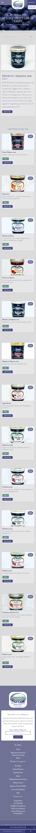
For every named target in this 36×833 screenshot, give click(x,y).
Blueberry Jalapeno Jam (25, 32)
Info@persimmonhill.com (18, 806)
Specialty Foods (18, 772)
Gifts (18, 793)
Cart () (32, 2)
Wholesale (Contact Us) (18, 753)
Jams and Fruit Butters (14, 32)
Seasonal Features (12, 831)
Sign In (18, 758)
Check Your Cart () (18, 755)
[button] (2, 2)
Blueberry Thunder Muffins (18, 786)
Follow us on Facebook (18, 808)
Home (3, 32)
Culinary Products (18, 769)
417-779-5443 (18, 803)
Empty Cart (32, 7)
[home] (18, 4)
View (5, 158)
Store (7, 32)
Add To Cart (7, 111)
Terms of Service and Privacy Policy (18, 812)
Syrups (18, 776)
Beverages (18, 766)
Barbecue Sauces (18, 783)
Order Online (18, 801)
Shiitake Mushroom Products (18, 779)
